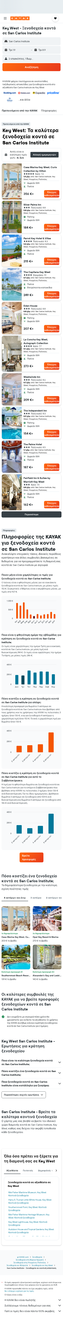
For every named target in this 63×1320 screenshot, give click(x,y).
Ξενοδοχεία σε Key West (42, 1265)
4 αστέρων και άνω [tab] (15, 897)
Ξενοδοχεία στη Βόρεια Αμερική (30, 1260)
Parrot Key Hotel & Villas (37, 238)
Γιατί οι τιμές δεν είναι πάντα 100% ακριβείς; (30, 1311)
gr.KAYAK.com (23, 1257)
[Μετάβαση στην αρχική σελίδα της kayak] (20, 18)
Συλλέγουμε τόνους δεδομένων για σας (28, 1305)
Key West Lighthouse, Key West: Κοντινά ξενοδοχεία (27, 1223)
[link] (32, 857)
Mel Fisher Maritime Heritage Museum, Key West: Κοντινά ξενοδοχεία (28, 1216)
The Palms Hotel (33, 444)
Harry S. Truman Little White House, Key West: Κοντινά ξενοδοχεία (30, 1201)
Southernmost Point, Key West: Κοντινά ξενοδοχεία (27, 1209)
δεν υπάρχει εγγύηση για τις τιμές (19, 1291)
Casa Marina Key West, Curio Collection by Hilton (40, 169)
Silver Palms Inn (32, 204)
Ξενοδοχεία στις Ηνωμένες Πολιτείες (29, 1262)
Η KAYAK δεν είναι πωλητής (20, 1300)
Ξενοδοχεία (37, 1257)
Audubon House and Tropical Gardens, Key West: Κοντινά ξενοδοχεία (31, 1231)
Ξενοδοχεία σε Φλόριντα (17, 1265)
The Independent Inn (35, 410)
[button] (5, 18)
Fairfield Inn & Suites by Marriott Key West (37, 479)
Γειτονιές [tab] (28, 1170)
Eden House (30, 305)
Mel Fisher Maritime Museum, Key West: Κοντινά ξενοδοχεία (27, 1194)
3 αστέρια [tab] (36, 897)
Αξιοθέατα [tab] (12, 1170)
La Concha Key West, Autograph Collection (36, 341)
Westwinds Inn (32, 376)
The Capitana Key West (37, 272)
